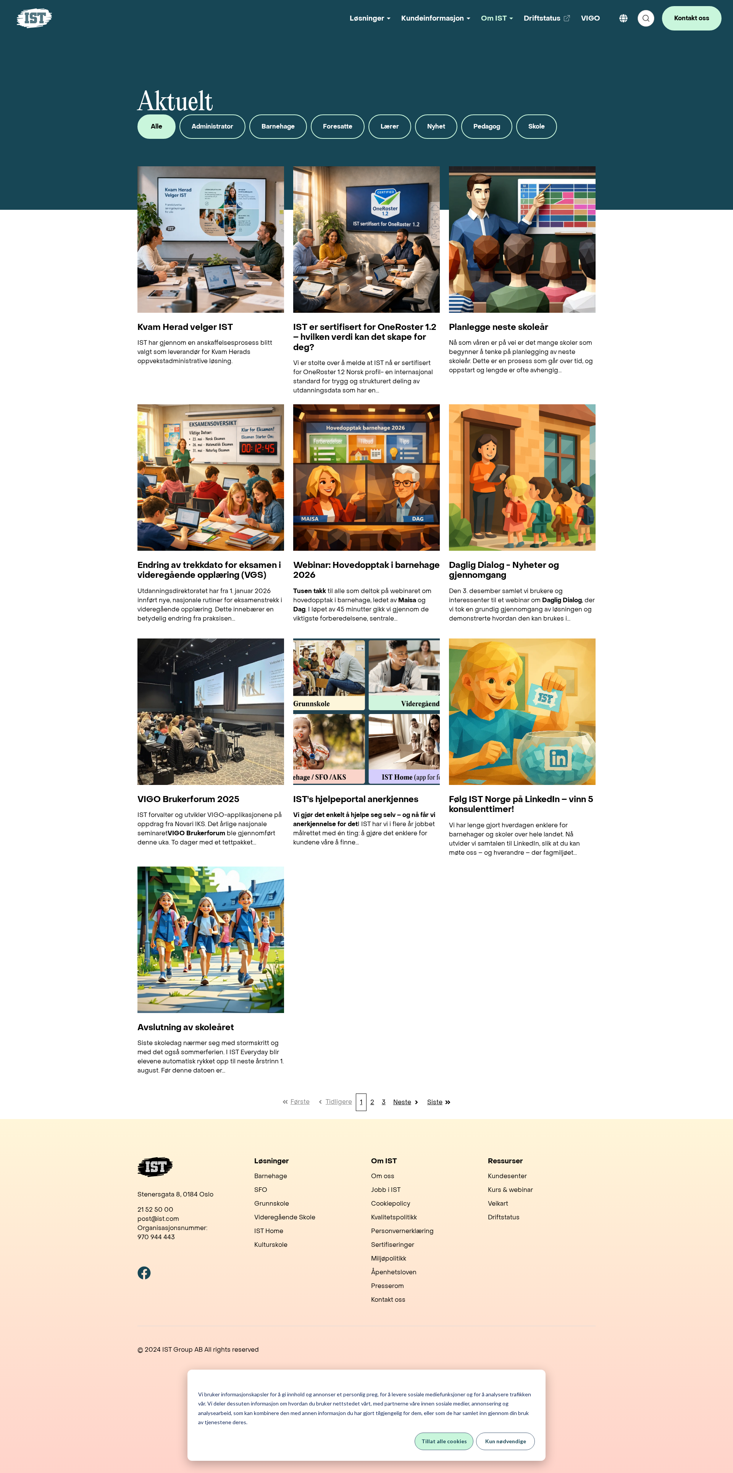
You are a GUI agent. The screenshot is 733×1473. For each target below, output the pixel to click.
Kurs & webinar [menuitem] (510, 1190)
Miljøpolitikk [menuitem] (388, 1258)
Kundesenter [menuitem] (507, 1176)
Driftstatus (548, 21)
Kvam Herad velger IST (185, 327)
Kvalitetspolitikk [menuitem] (394, 1217)
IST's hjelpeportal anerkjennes (355, 799)
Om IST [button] (494, 18)
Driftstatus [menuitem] (504, 1217)
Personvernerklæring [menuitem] (402, 1231)
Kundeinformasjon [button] (432, 18)
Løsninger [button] (367, 18)
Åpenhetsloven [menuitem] (394, 1272)
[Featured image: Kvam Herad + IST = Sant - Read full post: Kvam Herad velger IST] (210, 239)
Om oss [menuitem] (382, 1176)
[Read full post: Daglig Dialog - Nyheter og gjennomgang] (522, 477)
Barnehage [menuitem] (270, 1176)
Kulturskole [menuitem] (270, 1245)
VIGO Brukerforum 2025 (188, 799)
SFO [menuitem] (260, 1190)
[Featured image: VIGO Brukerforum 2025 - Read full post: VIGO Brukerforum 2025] (210, 711)
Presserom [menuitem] (387, 1286)
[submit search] (646, 18)
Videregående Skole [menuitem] (284, 1217)
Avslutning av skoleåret (185, 1027)
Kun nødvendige (505, 1441)
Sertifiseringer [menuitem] (392, 1245)
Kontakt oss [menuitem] (388, 1300)
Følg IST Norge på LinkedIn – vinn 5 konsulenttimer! (521, 804)
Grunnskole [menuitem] (271, 1204)
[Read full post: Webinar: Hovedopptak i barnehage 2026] (366, 477)
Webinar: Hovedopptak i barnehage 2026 (366, 570)
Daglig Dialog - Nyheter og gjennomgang (504, 570)
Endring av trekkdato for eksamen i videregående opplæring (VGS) (209, 570)
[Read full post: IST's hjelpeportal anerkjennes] (366, 711)
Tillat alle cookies (444, 1441)
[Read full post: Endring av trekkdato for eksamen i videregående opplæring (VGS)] (210, 477)
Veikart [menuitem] (498, 1204)
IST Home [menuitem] (268, 1231)
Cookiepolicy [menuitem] (390, 1204)
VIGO (590, 18)
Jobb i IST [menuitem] (385, 1190)
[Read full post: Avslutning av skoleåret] (210, 940)
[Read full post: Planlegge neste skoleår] (522, 239)
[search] (646, 18)
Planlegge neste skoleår (498, 327)
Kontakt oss (691, 18)
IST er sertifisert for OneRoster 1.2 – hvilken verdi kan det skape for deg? (364, 337)
